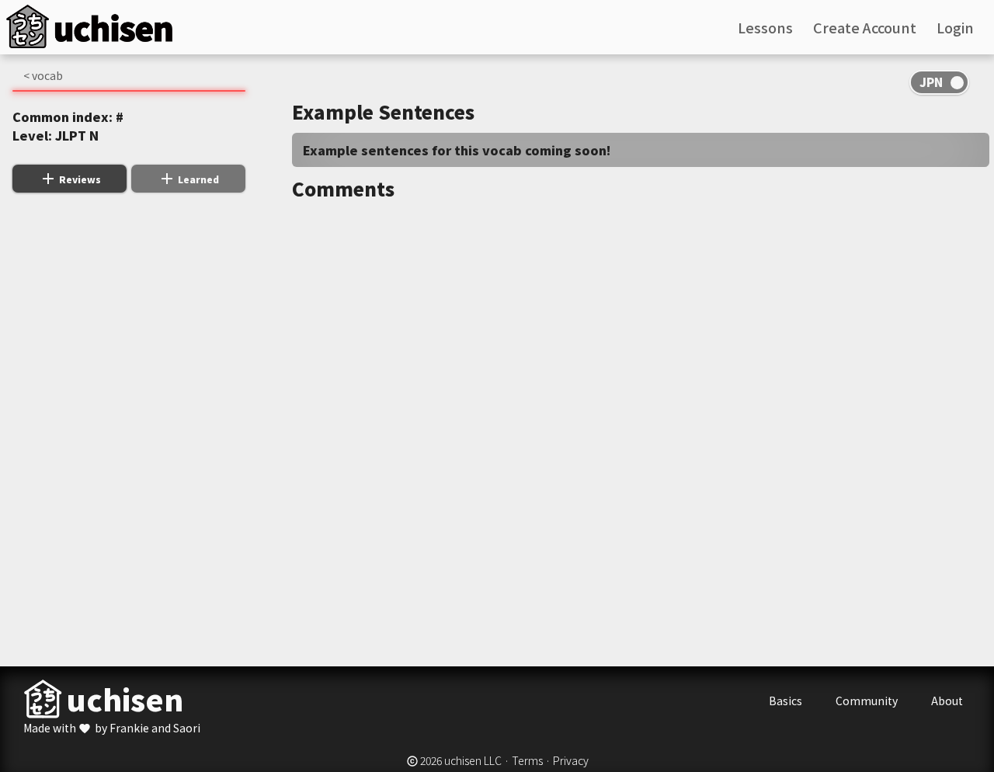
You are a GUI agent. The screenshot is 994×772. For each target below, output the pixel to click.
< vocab (43, 75)
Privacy (571, 760)
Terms (527, 760)
